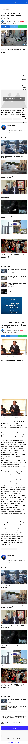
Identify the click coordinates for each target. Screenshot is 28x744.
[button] (26, 713)
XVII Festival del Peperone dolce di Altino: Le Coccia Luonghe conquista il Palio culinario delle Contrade (13, 256)
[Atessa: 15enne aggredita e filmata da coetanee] (14, 207)
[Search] (26, 2)
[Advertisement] (14, 71)
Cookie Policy (10, 742)
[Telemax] (14, 2)
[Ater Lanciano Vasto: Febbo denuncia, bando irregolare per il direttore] (14, 347)
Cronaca (22, 21)
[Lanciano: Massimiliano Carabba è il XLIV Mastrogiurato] (14, 187)
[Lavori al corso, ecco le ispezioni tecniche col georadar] (14, 38)
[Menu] (2, 2)
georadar (4, 118)
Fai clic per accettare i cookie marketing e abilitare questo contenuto (14, 99)
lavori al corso (16, 118)
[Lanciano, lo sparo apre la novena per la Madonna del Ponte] (14, 167)
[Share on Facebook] (5, 26)
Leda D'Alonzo (8, 21)
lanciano (10, 118)
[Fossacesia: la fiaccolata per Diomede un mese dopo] (14, 147)
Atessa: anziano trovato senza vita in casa (12, 236)
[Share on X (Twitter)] (14, 26)
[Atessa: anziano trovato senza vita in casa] (14, 227)
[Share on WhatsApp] (22, 26)
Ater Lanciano (5, 548)
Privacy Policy (17, 742)
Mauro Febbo (13, 548)
